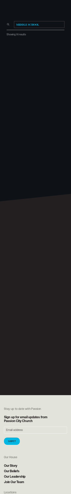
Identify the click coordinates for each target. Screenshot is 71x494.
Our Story (10, 465)
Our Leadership (14, 476)
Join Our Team (14, 482)
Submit (12, 441)
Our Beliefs (11, 471)
